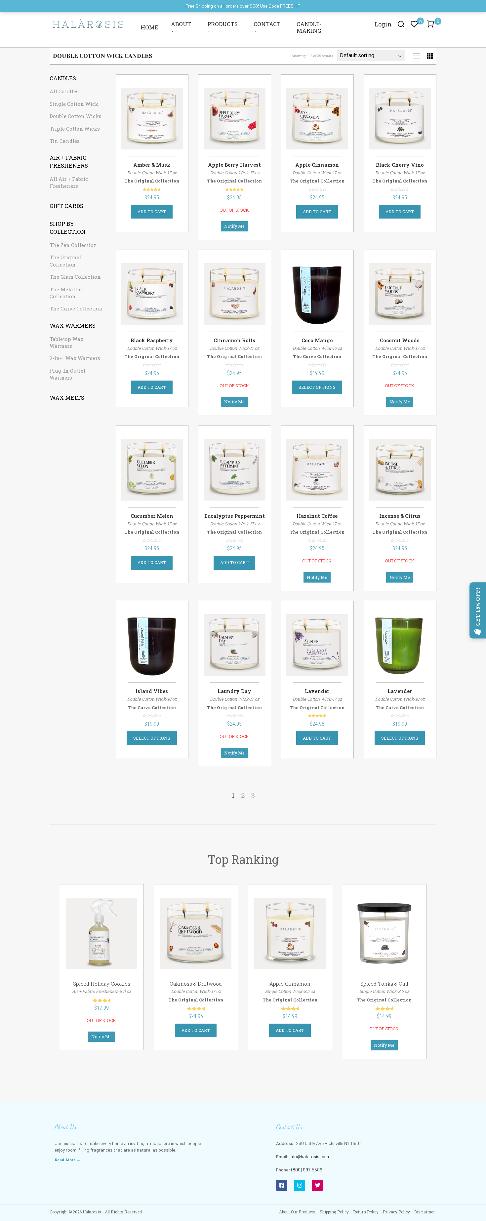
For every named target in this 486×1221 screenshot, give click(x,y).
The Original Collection (66, 260)
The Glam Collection (75, 276)
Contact (267, 24)
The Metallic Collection (66, 293)
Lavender (317, 691)
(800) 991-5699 (306, 1169)
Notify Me (234, 226)
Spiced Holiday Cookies (101, 983)
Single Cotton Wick (74, 104)
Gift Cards (66, 206)
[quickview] (172, 122)
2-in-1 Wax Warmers (75, 358)
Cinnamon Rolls (234, 340)
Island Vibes (152, 691)
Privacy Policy (396, 1211)
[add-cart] (132, 122)
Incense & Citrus (400, 515)
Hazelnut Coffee (317, 515)
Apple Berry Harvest (234, 164)
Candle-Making (309, 27)
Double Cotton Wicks (75, 116)
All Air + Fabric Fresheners (69, 182)
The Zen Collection (73, 245)
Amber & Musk (152, 164)
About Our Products (297, 1211)
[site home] (88, 23)
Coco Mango (317, 340)
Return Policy (366, 1211)
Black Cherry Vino (400, 164)
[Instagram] (299, 1185)
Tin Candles (65, 141)
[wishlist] (152, 122)
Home (149, 27)
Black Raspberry (152, 340)
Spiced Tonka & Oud (384, 983)
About (181, 24)
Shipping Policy (334, 1211)
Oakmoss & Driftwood (196, 983)
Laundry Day (234, 691)
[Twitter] (317, 1185)
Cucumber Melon (152, 515)
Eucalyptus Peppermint (234, 515)
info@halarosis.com (309, 1156)
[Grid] (429, 56)
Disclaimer (424, 1211)
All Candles (64, 91)
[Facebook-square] (281, 1185)
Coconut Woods (400, 340)
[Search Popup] (401, 24)
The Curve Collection (76, 308)
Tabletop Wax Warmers (66, 342)
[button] (431, 27)
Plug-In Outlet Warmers (67, 374)
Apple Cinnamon (317, 164)
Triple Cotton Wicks (75, 128)
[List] (416, 56)
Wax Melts (67, 397)
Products (222, 24)
